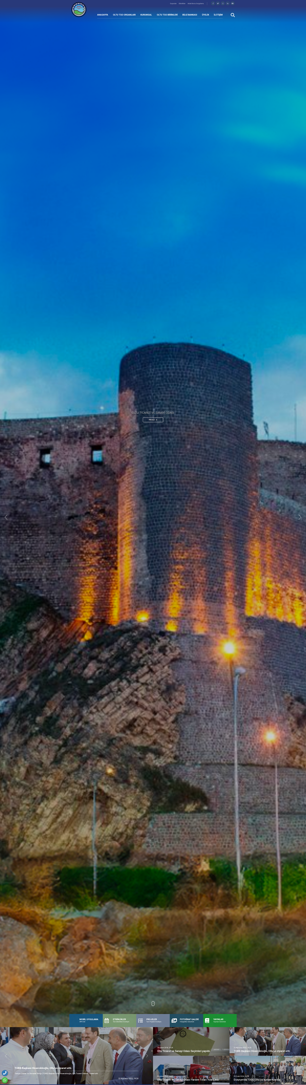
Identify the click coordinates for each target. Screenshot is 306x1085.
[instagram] (222, 3)
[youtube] (232, 3)
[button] (6, 517)
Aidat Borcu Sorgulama (196, 3)
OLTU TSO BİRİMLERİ (167, 14)
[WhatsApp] (5, 1080)
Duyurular (173, 3)
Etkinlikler (182, 3)
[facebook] (213, 3)
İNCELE (152, 420)
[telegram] (218, 3)
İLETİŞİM (218, 14)
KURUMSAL (146, 14)
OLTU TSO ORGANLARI (124, 14)
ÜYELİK (205, 14)
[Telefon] (5, 1073)
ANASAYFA (102, 14)
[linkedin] (227, 3)
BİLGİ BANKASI (189, 14)
